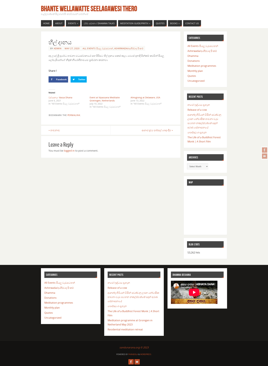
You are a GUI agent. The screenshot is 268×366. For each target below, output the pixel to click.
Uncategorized (196, 81)
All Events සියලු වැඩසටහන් (98, 48)
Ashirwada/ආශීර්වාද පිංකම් (128, 48)
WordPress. (146, 354)
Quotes (192, 76)
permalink (73, 115)
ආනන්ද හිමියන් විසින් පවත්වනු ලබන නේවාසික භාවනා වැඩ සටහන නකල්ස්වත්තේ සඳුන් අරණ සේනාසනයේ (133, 297)
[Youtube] (264, 156)
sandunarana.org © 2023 (134, 347)
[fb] (264, 150)
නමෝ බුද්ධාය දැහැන (199, 105)
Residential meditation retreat (125, 329)
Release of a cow (197, 109)
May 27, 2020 (72, 48)
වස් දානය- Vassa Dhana (60, 97)
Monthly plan (195, 71)
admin (58, 48)
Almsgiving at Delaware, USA (145, 97)
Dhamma (193, 56)
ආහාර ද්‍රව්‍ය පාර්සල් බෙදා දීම (157, 130)
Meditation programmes (202, 66)
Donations (194, 61)
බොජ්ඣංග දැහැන (197, 132)
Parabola (133, 354)
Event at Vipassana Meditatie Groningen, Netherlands (105, 99)
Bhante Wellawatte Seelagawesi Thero (89, 8)
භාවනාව (54, 130)
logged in (69, 150)
